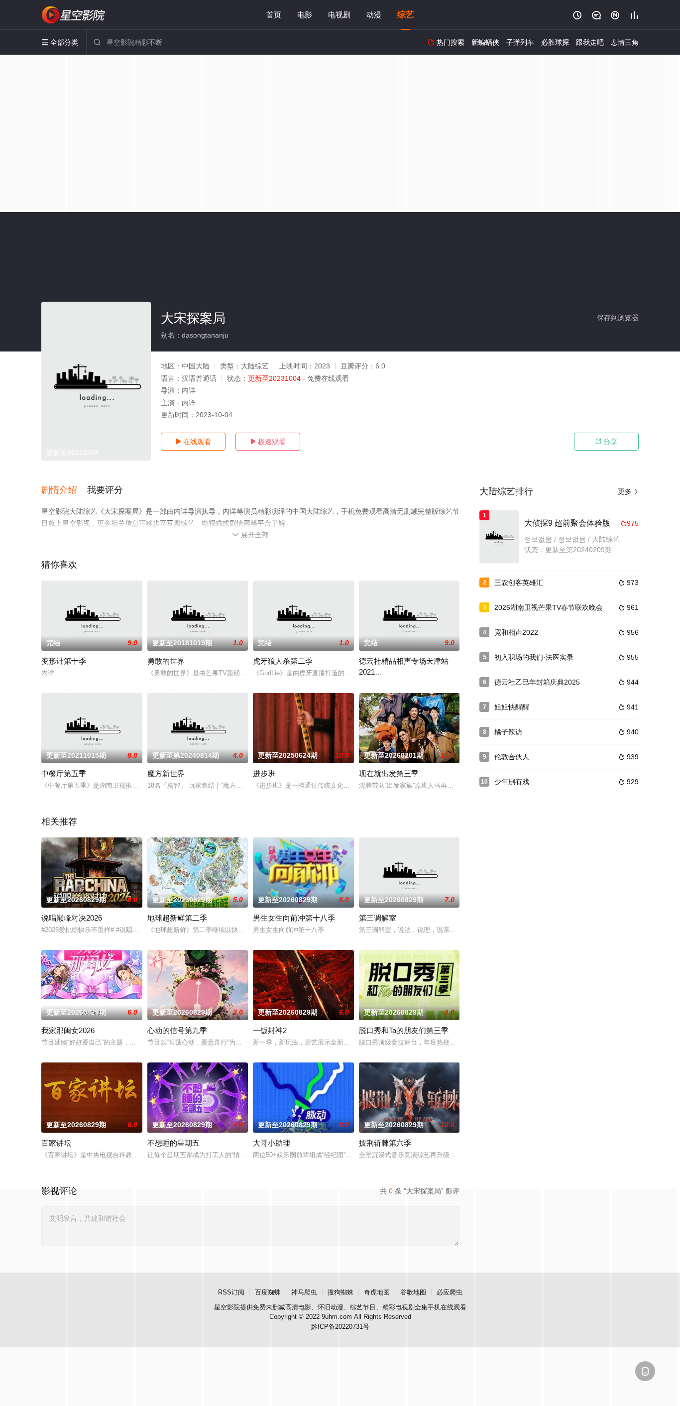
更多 (628, 491)
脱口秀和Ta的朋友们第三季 (404, 1030)
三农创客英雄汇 (518, 582)
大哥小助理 (271, 1143)
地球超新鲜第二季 (177, 918)
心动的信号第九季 (177, 1030)
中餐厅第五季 (63, 773)
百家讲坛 (56, 1143)
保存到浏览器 (618, 318)
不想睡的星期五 (173, 1143)
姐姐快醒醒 (511, 707)
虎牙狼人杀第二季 (283, 661)
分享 (606, 442)
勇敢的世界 (166, 661)
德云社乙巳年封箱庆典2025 (537, 682)
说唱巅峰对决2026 (71, 918)
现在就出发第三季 (389, 773)
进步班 (264, 773)
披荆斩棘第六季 (385, 1143)
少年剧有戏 (511, 782)
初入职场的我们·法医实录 (533, 657)
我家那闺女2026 (68, 1030)
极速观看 (268, 442)
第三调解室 (377, 918)
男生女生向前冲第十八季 (294, 918)
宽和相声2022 (516, 632)
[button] (64, 490)
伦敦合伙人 (511, 757)
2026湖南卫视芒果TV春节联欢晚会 (548, 607)
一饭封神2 (270, 1030)
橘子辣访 (508, 732)
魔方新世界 (166, 773)
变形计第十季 (63, 661)
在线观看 (193, 442)
